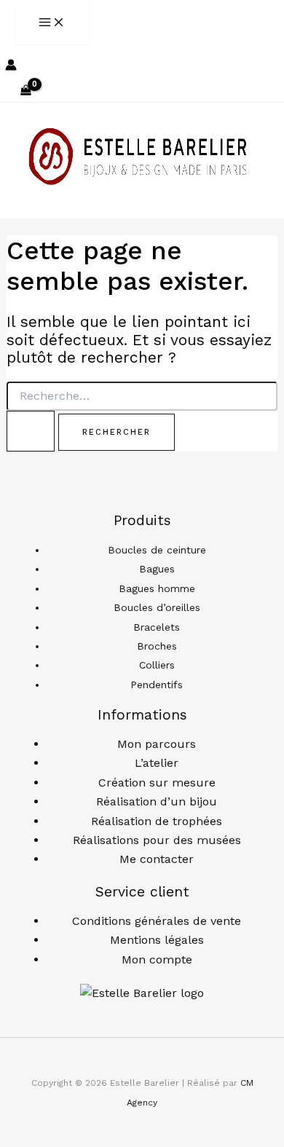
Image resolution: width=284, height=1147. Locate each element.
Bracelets (156, 627)
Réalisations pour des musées (157, 840)
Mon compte (157, 959)
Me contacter (156, 859)
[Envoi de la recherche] (31, 431)
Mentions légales (157, 940)
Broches (157, 646)
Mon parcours (156, 744)
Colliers (157, 665)
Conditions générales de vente (156, 921)
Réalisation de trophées (156, 821)
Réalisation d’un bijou (156, 801)
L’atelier (156, 763)
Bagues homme (157, 588)
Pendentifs (156, 684)
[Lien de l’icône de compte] (11, 67)
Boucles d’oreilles (157, 607)
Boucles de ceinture (157, 550)
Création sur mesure (157, 782)
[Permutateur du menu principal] (52, 22)
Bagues (157, 569)
